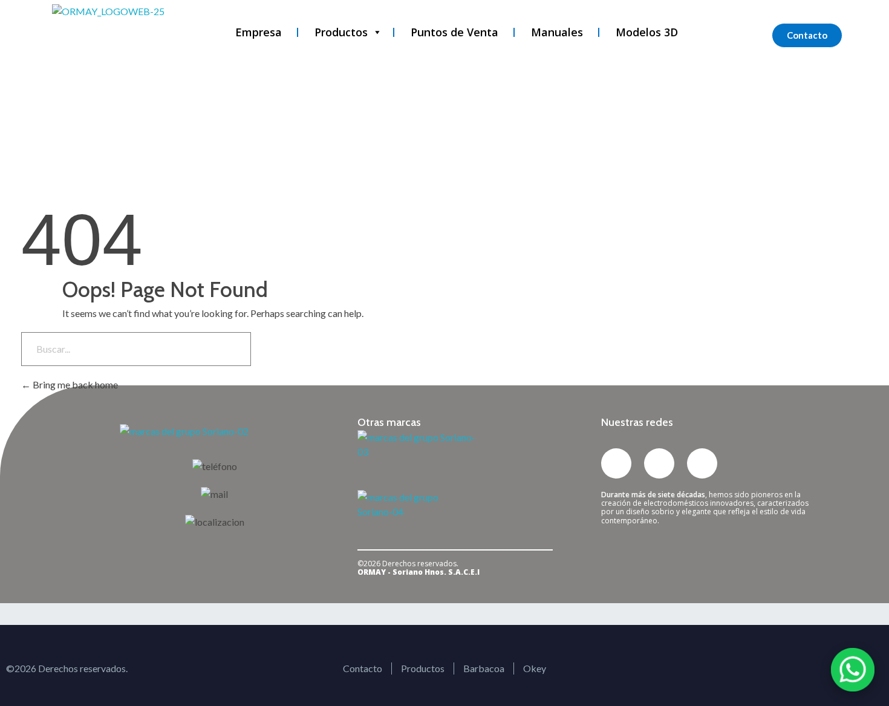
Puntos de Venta (454, 32)
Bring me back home (74, 384)
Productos (341, 32)
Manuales (557, 32)
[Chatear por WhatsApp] (852, 669)
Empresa (258, 32)
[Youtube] (659, 463)
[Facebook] (702, 463)
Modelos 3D (647, 32)
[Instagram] (616, 463)
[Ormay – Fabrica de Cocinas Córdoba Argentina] (120, 37)
